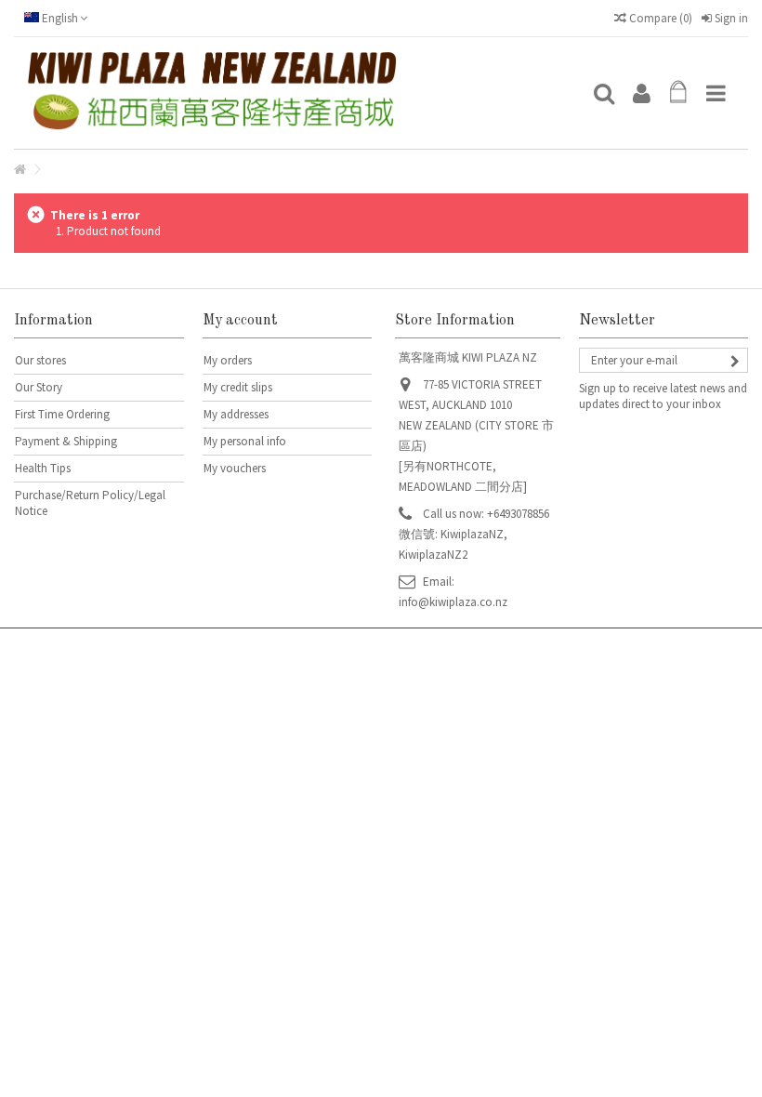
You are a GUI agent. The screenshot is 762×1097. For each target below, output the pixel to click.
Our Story (38, 387)
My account (240, 320)
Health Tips (43, 468)
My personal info (245, 441)
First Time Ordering (62, 414)
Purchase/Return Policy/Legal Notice (90, 503)
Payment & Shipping (66, 441)
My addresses (236, 414)
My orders (228, 360)
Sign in (730, 18)
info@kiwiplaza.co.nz (453, 602)
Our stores (40, 360)
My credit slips (238, 387)
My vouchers (235, 468)
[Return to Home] (19, 169)
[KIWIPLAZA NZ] (302, 92)
